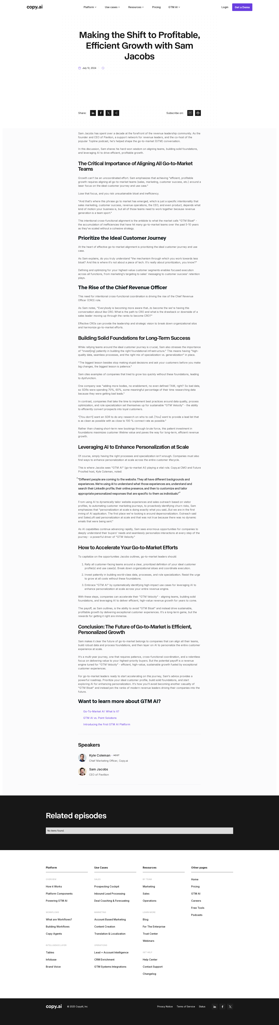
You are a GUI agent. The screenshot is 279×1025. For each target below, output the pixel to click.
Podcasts (196, 915)
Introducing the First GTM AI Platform (106, 724)
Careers (196, 900)
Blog (145, 919)
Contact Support (153, 966)
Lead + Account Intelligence (111, 952)
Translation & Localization (109, 933)
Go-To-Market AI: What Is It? (101, 711)
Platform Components (59, 893)
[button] (90, 7)
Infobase (51, 959)
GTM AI (195, 893)
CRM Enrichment (104, 959)
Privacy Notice (165, 1006)
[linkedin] (93, 113)
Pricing (156, 7)
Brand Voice (53, 966)
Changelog (149, 973)
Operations (149, 900)
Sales (146, 893)
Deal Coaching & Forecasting (111, 900)
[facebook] (101, 113)
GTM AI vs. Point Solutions (100, 717)
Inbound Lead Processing (109, 893)
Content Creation (104, 926)
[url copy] (116, 113)
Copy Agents (54, 933)
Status (202, 1006)
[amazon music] (190, 113)
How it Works (54, 886)
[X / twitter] (108, 113)
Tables (50, 952)
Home (194, 879)
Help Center (150, 959)
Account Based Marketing (110, 919)
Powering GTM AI (56, 900)
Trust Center (150, 933)
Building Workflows (57, 926)
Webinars (148, 940)
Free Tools (197, 907)
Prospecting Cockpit (106, 886)
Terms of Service (186, 1006)
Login (225, 7)
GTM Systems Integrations (110, 966)
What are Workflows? (59, 919)
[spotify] (198, 113)
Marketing (149, 886)
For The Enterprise (154, 926)
